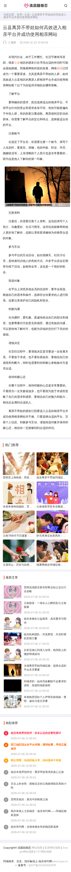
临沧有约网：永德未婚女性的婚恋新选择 (35, 826)
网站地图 (37, 847)
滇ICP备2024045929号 (42, 865)
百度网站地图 (52, 847)
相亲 (59, 68)
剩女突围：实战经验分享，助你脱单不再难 (36, 760)
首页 (19, 14)
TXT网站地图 (44, 851)
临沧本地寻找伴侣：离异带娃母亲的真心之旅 (37, 771)
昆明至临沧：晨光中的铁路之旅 (29, 799)
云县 (27, 14)
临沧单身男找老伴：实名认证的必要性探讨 (36, 732)
